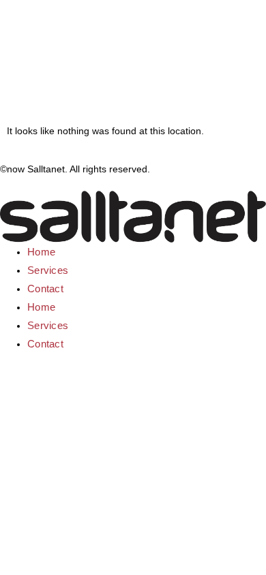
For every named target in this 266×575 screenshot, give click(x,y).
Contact (45, 288)
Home (41, 252)
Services (47, 270)
